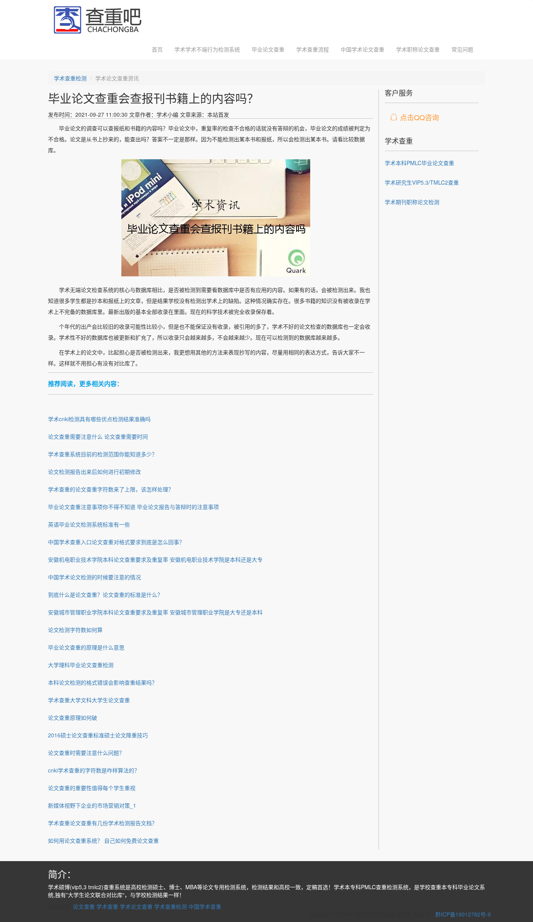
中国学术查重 (204, 906)
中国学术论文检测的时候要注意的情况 (94, 577)
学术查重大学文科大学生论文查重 (89, 700)
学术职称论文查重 (418, 49)
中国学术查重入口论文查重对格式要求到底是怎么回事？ (116, 542)
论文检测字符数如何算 (75, 630)
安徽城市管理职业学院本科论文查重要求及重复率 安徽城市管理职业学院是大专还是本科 (155, 612)
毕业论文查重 (268, 49)
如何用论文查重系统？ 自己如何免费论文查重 (103, 840)
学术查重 (107, 906)
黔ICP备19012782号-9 (463, 914)
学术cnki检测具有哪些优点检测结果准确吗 (99, 419)
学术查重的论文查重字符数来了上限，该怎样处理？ (111, 489)
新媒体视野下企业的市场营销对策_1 (92, 805)
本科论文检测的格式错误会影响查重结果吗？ (102, 682)
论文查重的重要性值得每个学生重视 (91, 788)
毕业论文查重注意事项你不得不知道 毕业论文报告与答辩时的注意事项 (133, 507)
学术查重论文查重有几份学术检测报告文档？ (102, 823)
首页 (157, 49)
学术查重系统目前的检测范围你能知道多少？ (102, 454)
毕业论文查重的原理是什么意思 (86, 647)
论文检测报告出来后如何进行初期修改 (94, 471)
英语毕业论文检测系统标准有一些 (89, 524)
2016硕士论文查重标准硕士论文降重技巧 (98, 735)
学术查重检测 (70, 78)
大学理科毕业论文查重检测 (81, 665)
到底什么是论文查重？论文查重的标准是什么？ (105, 594)
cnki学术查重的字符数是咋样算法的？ (94, 770)
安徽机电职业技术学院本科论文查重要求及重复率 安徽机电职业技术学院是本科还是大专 (155, 559)
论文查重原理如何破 (72, 717)
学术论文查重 (136, 906)
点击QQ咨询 (419, 117)
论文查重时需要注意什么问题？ (86, 752)
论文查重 (84, 906)
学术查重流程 (312, 49)
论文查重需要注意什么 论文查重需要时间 (98, 436)
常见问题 (462, 49)
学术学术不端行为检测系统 (207, 49)
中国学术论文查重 (362, 49)
